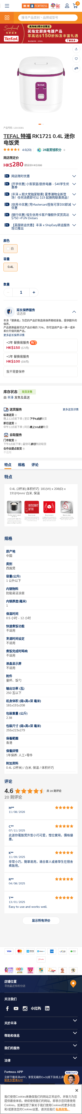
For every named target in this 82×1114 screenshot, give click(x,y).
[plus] (34, 292)
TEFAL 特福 (17, 136)
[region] (41, 1099)
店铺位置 (10, 982)
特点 (7, 465)
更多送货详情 (71, 409)
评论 (34, 465)
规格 (21, 465)
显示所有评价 (41, 920)
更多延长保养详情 (13, 335)
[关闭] (77, 1090)
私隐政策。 (63, 1109)
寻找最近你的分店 (14, 986)
